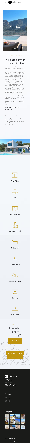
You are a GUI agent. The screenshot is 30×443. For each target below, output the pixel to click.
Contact (6, 403)
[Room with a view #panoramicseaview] (12, 426)
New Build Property (9, 398)
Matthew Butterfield (11, 438)
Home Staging (7, 401)
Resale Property (8, 400)
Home (6, 397)
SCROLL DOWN (15, 49)
